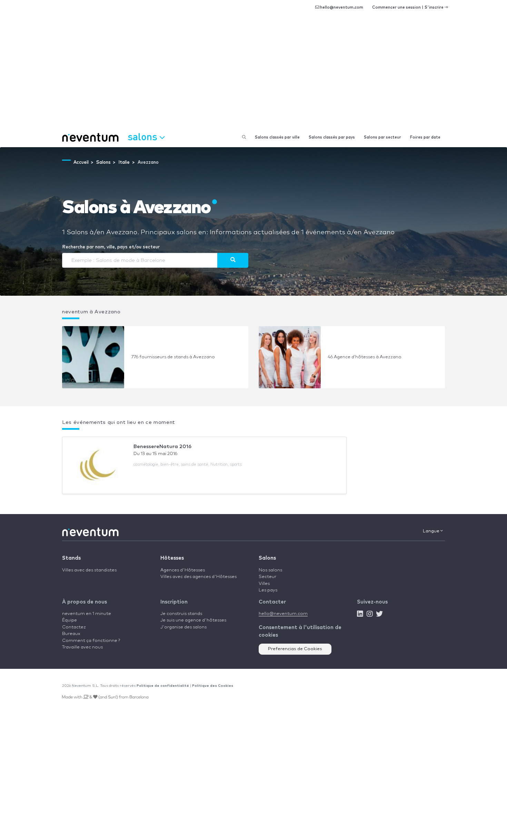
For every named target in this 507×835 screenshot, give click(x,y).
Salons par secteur (382, 137)
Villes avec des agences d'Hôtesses (198, 577)
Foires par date (425, 137)
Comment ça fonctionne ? (91, 640)
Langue (431, 531)
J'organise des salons (183, 627)
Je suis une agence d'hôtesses (193, 620)
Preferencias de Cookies (295, 649)
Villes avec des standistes (89, 570)
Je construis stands (181, 613)
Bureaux (71, 634)
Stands (71, 558)
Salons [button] (144, 136)
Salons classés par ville (277, 137)
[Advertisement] (253, 76)
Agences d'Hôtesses (182, 570)
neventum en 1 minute (86, 613)
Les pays (268, 590)
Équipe (69, 620)
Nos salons (270, 570)
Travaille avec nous (82, 647)
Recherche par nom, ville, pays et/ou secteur (111, 247)
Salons (267, 558)
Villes (264, 583)
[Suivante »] (232, 260)
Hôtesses (172, 558)
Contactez (74, 627)
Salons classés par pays (332, 137)
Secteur (267, 577)
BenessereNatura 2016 (162, 446)
